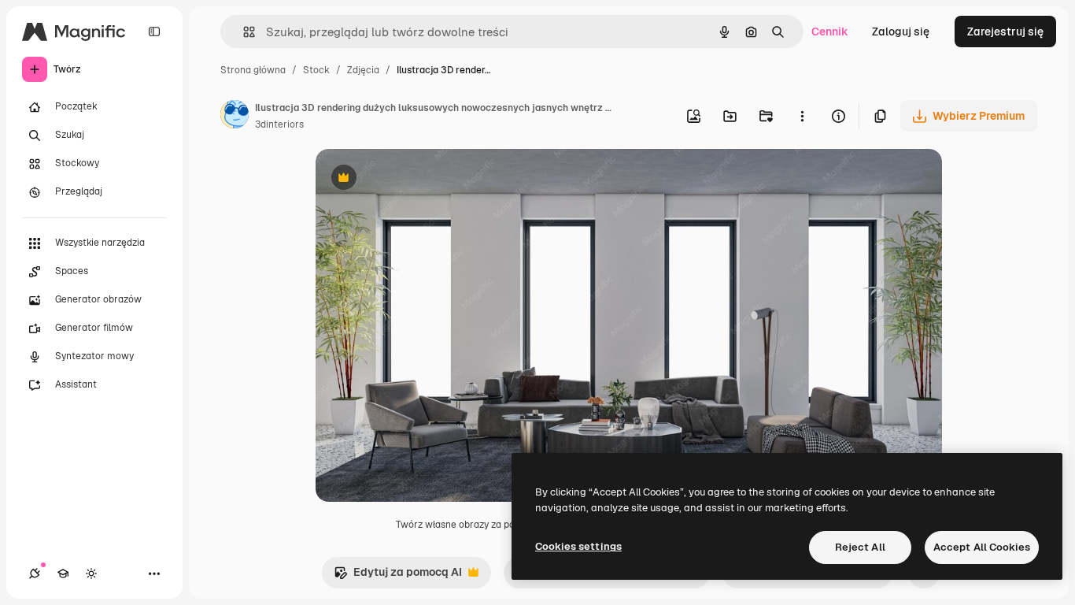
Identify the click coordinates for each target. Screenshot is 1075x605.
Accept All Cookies (981, 547)
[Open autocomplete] (242, 32)
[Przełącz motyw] (91, 573)
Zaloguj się (900, 31)
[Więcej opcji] (802, 116)
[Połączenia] (34, 573)
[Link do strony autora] (234, 116)
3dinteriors (279, 124)
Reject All (860, 547)
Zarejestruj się (1005, 31)
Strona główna (253, 70)
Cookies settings (578, 546)
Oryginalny (424, 179)
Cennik (829, 31)
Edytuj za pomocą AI (398, 576)
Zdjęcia (363, 70)
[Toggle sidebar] (154, 31)
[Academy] (63, 573)
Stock (316, 70)
